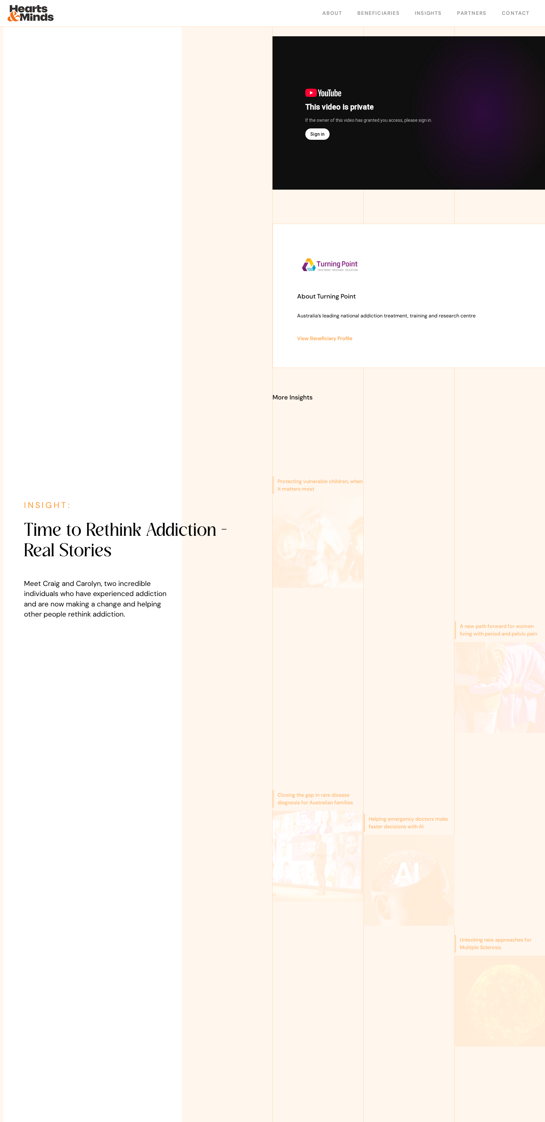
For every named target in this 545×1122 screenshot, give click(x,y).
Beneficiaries (378, 13)
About (332, 13)
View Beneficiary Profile (324, 338)
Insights (428, 13)
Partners (472, 13)
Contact (516, 13)
